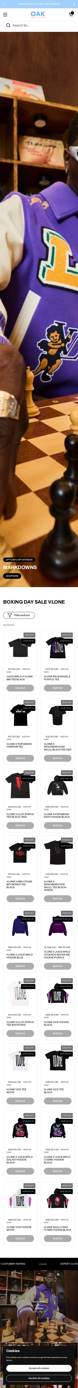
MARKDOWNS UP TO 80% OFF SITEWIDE (39, 4)
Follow (39, 1308)
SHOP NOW (12, 576)
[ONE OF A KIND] (38, 14)
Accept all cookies (39, 1368)
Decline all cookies (39, 1378)
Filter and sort (22, 615)
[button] (71, 14)
